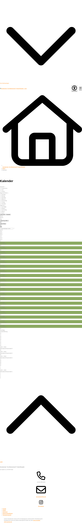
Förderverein (4, 188)
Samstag (3, 203)
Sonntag (3, 194)
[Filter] (1, 227)
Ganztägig (3, 206)
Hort (2, 189)
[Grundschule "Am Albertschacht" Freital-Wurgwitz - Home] (13, 88)
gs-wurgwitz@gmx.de (41, 496)
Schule (3, 191)
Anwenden (8, 214)
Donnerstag (4, 200)
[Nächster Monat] (0, 225)
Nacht (2, 212)
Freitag (3, 202)
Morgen (3, 208)
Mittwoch (3, 199)
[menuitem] (4, 508)
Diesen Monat (3, 223)
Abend (2, 211)
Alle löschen (3, 214)
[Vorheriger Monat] (0, 222)
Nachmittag (4, 209)
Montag (3, 196)
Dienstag (3, 197)
